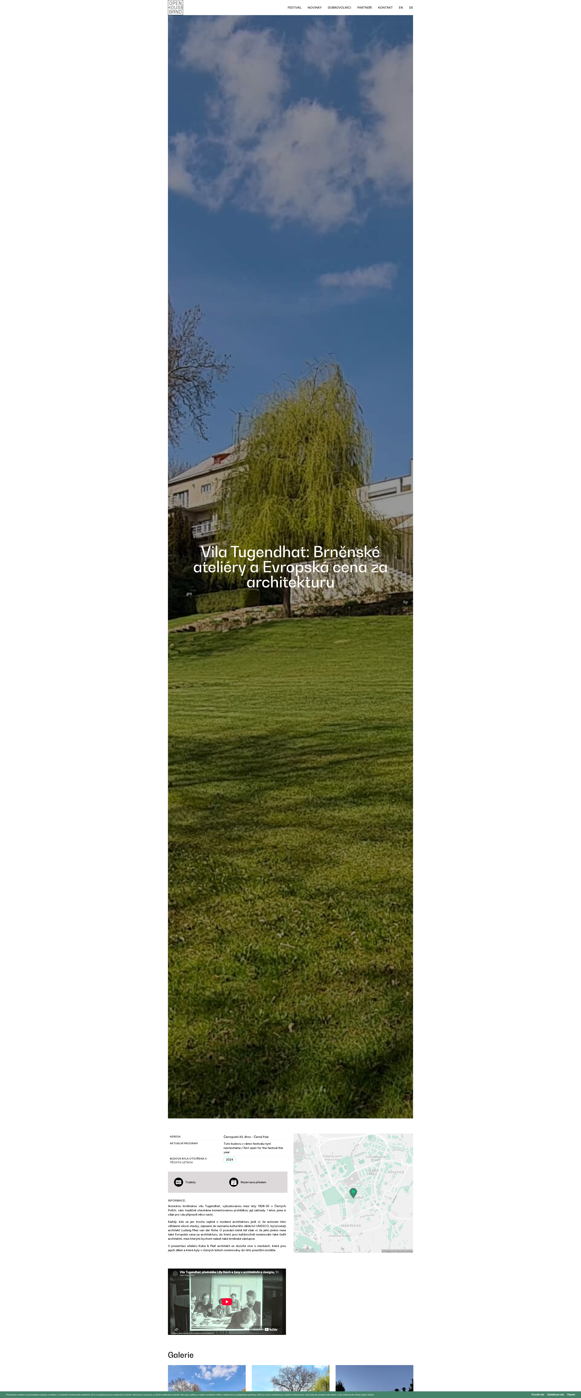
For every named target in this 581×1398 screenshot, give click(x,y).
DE (411, 7)
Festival (295, 7)
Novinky (315, 7)
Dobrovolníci (339, 7)
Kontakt (385, 7)
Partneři (364, 7)
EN (401, 7)
